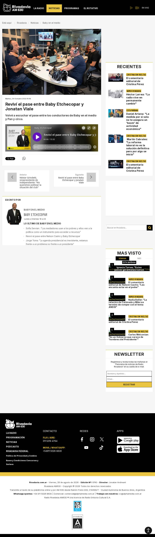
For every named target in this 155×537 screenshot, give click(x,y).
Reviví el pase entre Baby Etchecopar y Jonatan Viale (71, 180)
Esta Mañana (132, 110)
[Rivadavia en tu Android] (128, 440)
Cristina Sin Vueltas (136, 74)
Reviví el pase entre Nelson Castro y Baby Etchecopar (53, 236)
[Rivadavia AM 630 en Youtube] (86, 447)
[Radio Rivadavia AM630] (16, 7)
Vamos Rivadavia (134, 90)
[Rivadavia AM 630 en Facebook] (84, 439)
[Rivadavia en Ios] (128, 449)
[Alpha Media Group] (77, 522)
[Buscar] (150, 228)
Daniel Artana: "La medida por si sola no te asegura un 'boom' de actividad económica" (137, 121)
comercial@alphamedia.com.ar (79, 494)
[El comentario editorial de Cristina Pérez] (117, 318)
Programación (15, 437)
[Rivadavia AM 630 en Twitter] (104, 439)
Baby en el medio (34, 209)
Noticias (11, 442)
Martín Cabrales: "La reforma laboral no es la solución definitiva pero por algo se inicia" (137, 147)
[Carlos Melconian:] (117, 333)
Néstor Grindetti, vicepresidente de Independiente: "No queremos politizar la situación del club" (30, 182)
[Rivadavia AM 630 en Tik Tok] (101, 447)
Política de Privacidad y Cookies (21, 456)
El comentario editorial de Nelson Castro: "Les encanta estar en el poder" (127, 284)
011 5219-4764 (50, 441)
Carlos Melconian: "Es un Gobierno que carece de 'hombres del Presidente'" (129, 337)
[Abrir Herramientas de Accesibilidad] (148, 530)
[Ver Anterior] (12, 177)
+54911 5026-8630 (52, 451)
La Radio (11, 433)
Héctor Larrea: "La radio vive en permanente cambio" (138, 99)
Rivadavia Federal (17, 451)
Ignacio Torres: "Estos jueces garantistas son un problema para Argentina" (129, 269)
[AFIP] (77, 506)
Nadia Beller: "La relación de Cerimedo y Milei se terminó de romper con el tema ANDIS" (128, 303)
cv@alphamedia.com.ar (130, 494)
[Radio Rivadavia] (18, 423)
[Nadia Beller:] (117, 298)
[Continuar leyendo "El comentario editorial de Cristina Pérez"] (115, 77)
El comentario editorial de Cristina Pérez (135, 81)
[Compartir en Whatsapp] (24, 158)
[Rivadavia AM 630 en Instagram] (94, 439)
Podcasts (12, 446)
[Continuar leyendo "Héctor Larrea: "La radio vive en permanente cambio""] (115, 94)
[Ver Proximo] (91, 177)
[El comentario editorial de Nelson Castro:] (117, 281)
